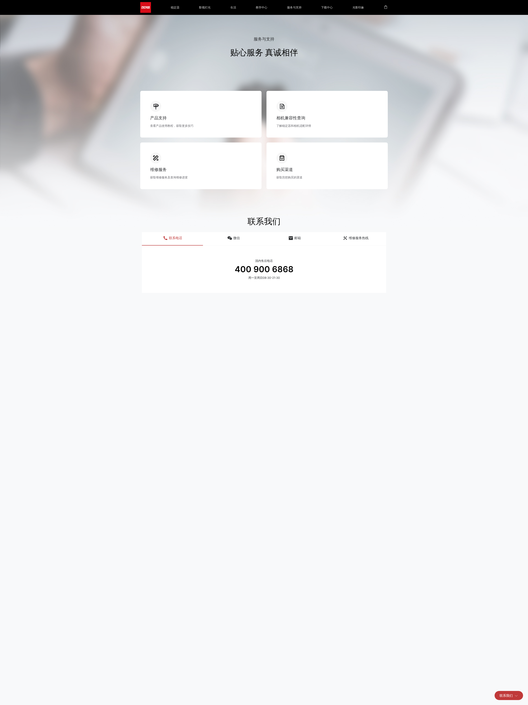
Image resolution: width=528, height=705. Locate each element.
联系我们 (506, 695)
